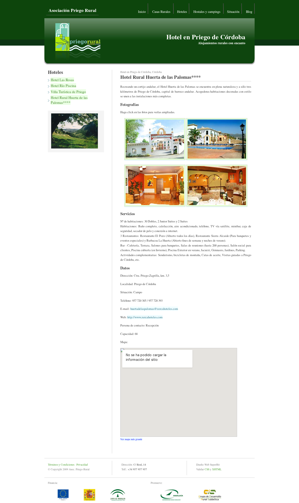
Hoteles (182, 11)
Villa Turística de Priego (68, 91)
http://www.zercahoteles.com (145, 317)
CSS (207, 469)
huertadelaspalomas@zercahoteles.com (154, 309)
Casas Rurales (161, 11)
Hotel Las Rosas (62, 79)
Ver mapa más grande (131, 439)
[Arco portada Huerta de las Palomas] (154, 159)
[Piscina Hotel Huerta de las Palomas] (216, 159)
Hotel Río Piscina (63, 85)
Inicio (142, 11)
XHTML (216, 469)
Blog (249, 11)
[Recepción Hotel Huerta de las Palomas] (154, 205)
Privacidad (82, 464)
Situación (233, 11)
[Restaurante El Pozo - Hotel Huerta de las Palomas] (216, 205)
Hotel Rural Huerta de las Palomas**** (69, 100)
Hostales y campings (207, 11)
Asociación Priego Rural (72, 10)
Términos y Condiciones (61, 464)
